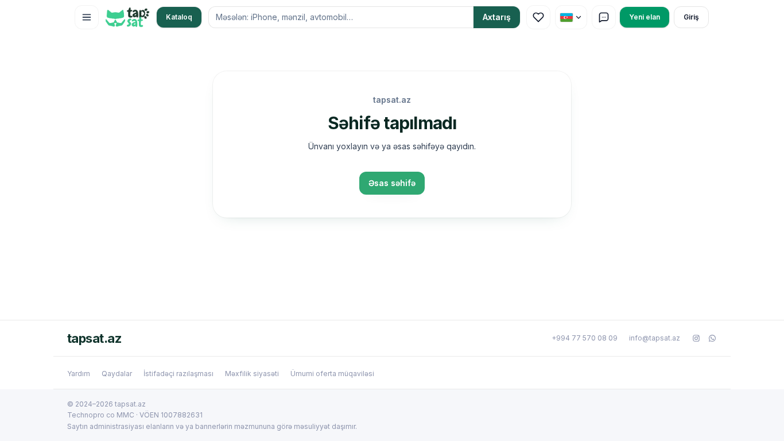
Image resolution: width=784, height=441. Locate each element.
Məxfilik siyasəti (252, 373)
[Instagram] (696, 338)
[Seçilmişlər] (538, 17)
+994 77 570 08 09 (585, 338)
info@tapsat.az (654, 338)
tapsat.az (94, 338)
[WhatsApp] (712, 338)
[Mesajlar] (603, 17)
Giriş (691, 17)
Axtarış (497, 17)
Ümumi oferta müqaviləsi (332, 373)
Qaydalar (117, 373)
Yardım (78, 373)
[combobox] (340, 17)
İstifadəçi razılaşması (178, 373)
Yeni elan (644, 17)
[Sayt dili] (571, 17)
